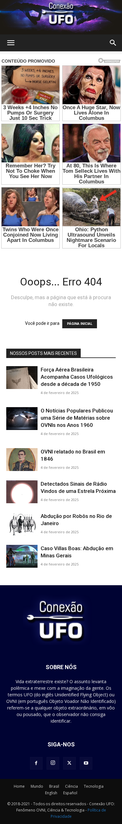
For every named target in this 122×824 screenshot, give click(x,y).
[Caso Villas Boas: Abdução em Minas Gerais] (22, 556)
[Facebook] (36, 763)
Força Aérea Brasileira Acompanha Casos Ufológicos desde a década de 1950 (77, 376)
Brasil (54, 786)
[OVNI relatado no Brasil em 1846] (22, 459)
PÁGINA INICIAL (79, 324)
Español (70, 793)
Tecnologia (94, 786)
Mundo (37, 786)
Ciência (71, 786)
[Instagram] (53, 763)
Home (19, 786)
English (51, 793)
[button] (11, 42)
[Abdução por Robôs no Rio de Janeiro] (22, 524)
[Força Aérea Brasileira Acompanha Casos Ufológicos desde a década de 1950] (22, 377)
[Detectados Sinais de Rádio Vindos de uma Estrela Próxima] (22, 491)
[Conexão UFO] (61, 17)
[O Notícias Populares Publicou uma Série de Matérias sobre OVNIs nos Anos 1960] (22, 418)
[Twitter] (69, 763)
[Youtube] (86, 763)
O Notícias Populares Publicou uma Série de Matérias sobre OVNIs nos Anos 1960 (77, 417)
